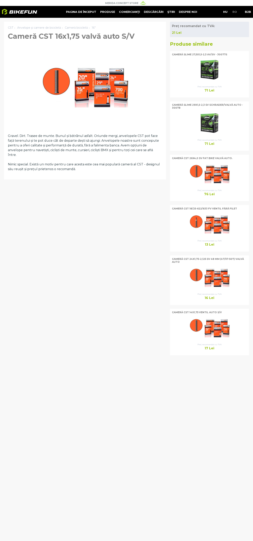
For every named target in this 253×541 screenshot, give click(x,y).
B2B (248, 12)
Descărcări (153, 12)
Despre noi (188, 12)
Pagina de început (81, 12)
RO (234, 12)
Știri (171, 12)
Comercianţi (129, 12)
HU (225, 12)
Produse (107, 12)
